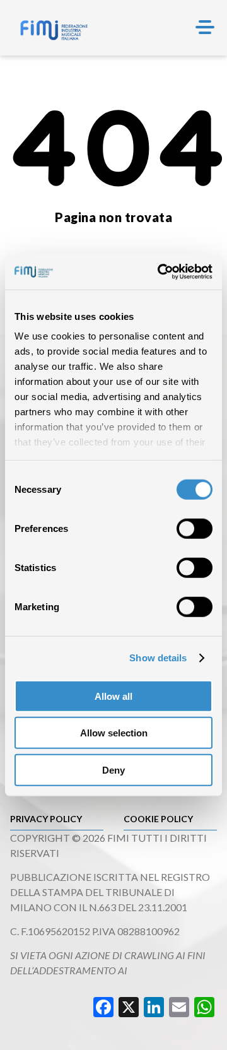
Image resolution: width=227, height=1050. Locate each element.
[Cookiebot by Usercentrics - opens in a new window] (160, 272)
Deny (113, 769)
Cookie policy (158, 818)
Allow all (113, 695)
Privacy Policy (46, 818)
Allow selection (114, 733)
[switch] (194, 528)
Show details (158, 657)
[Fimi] (54, 30)
